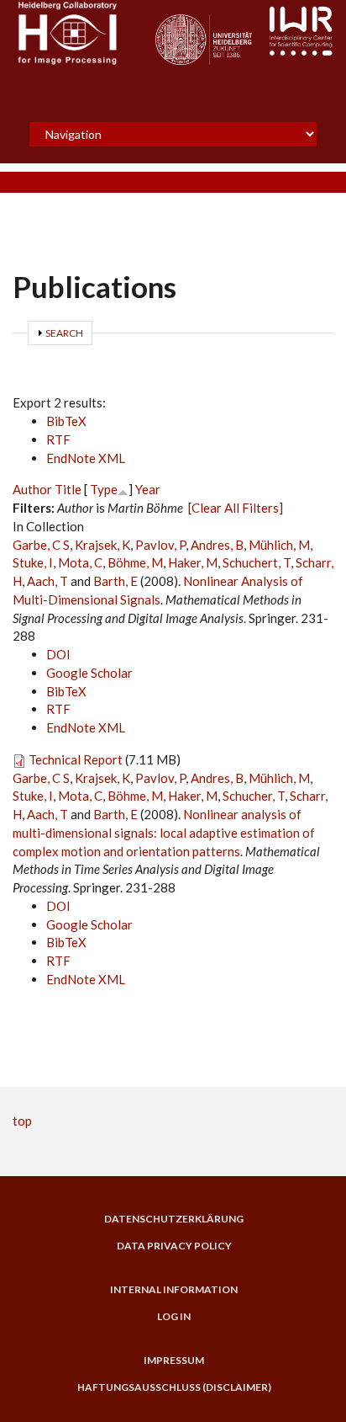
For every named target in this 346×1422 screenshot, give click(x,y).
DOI (58, 654)
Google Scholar (89, 672)
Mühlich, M (279, 544)
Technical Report (76, 759)
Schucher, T (254, 795)
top (22, 1120)
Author (32, 489)
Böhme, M (135, 562)
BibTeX (66, 421)
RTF (58, 439)
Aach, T (47, 581)
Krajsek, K (102, 544)
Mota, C (80, 562)
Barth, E (115, 581)
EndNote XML (85, 458)
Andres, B (217, 544)
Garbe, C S (41, 544)
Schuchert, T (257, 562)
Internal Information (174, 1290)
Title (68, 489)
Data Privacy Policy (174, 1246)
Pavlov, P (160, 544)
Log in (174, 1317)
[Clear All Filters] (235, 507)
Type (104, 489)
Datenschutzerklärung (174, 1219)
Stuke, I (33, 562)
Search (64, 333)
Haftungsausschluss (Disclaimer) (174, 1387)
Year (147, 489)
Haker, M (193, 562)
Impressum (174, 1360)
